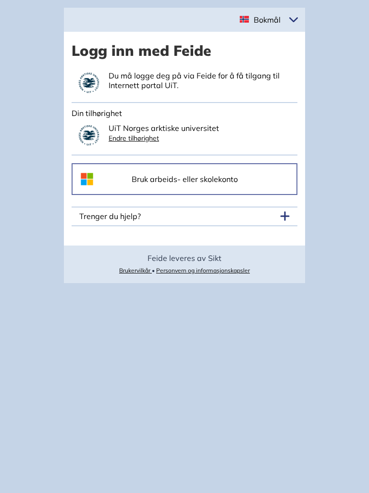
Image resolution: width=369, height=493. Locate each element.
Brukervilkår (135, 270)
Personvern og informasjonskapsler (203, 270)
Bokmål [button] (267, 20)
